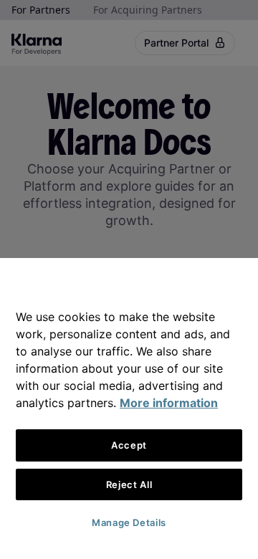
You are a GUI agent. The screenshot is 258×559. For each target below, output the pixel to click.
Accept (129, 445)
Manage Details (129, 522)
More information (169, 403)
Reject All (129, 484)
